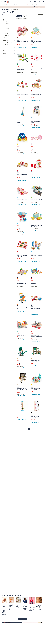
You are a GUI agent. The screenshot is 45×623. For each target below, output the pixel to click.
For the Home (6, 9)
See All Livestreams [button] (22, 618)
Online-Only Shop (22, 4)
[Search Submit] (31, 2)
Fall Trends (15, 4)
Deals (2, 4)
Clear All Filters (40, 14)
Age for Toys (5, 40)
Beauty (42, 4)
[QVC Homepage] (2, 9)
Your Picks (6, 4)
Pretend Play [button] (19, 18)
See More (4, 37)
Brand (5, 17)
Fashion (37, 4)
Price (4, 50)
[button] (2, 2)
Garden (33, 4)
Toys (11, 9)
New (11, 4)
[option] (22, 7)
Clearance (29, 4)
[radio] (17, 37)
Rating (4, 53)
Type (4, 47)
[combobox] (20, 2)
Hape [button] (25, 18)
